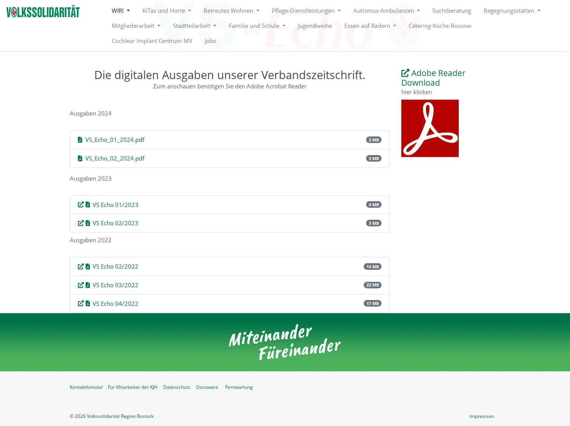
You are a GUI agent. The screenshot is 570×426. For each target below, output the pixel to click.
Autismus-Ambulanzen (384, 10)
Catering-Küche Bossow (440, 25)
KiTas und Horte (164, 10)
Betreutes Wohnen (229, 10)
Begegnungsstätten (510, 10)
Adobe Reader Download (433, 77)
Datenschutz (176, 387)
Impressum (482, 416)
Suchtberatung (451, 10)
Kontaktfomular (86, 387)
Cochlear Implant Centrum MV (152, 41)
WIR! (118, 10)
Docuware (207, 387)
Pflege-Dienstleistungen (304, 10)
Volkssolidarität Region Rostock (120, 416)
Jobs (210, 41)
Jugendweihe (315, 25)
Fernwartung (239, 387)
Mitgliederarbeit (134, 25)
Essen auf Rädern (368, 25)
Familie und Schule (255, 25)
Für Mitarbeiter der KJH (132, 387)
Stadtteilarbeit (192, 25)
